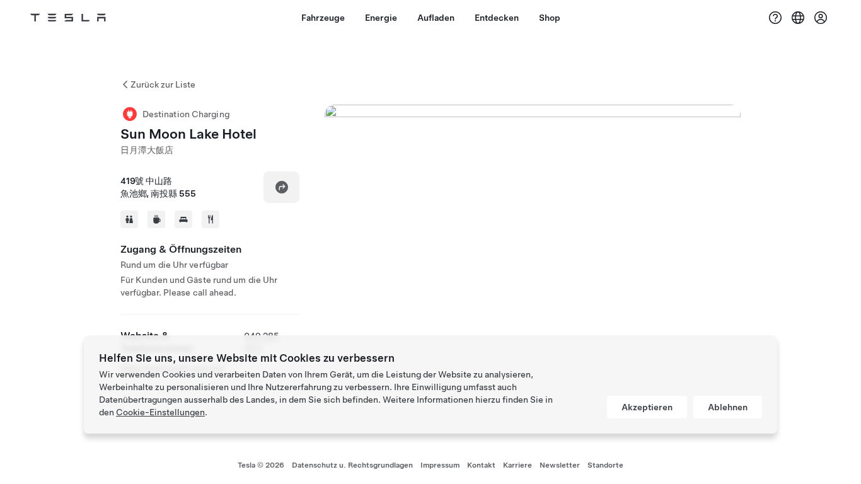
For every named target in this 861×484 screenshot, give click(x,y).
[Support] (775, 18)
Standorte (605, 465)
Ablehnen (728, 407)
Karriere (517, 465)
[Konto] (821, 18)
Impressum (439, 465)
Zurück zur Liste (162, 84)
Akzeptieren (647, 407)
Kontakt (481, 465)
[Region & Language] (798, 18)
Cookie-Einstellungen (160, 412)
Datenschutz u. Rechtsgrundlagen (352, 465)
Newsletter (560, 465)
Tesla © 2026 (261, 465)
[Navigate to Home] (68, 17)
